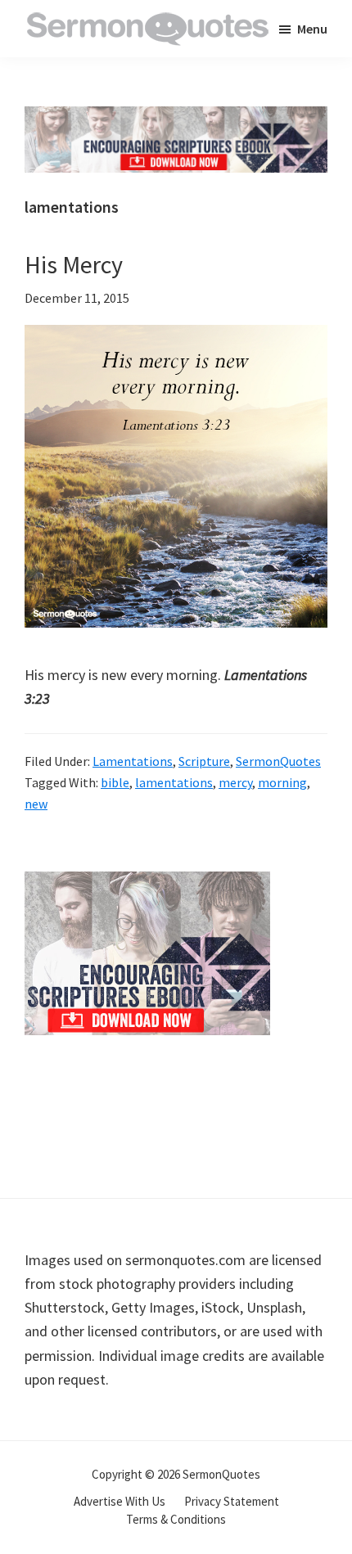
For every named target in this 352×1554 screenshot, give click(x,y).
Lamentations (133, 761)
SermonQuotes (278, 761)
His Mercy (74, 264)
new (36, 803)
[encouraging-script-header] (176, 118)
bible (115, 782)
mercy (235, 782)
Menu (312, 28)
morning (282, 782)
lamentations (174, 782)
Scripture (204, 761)
